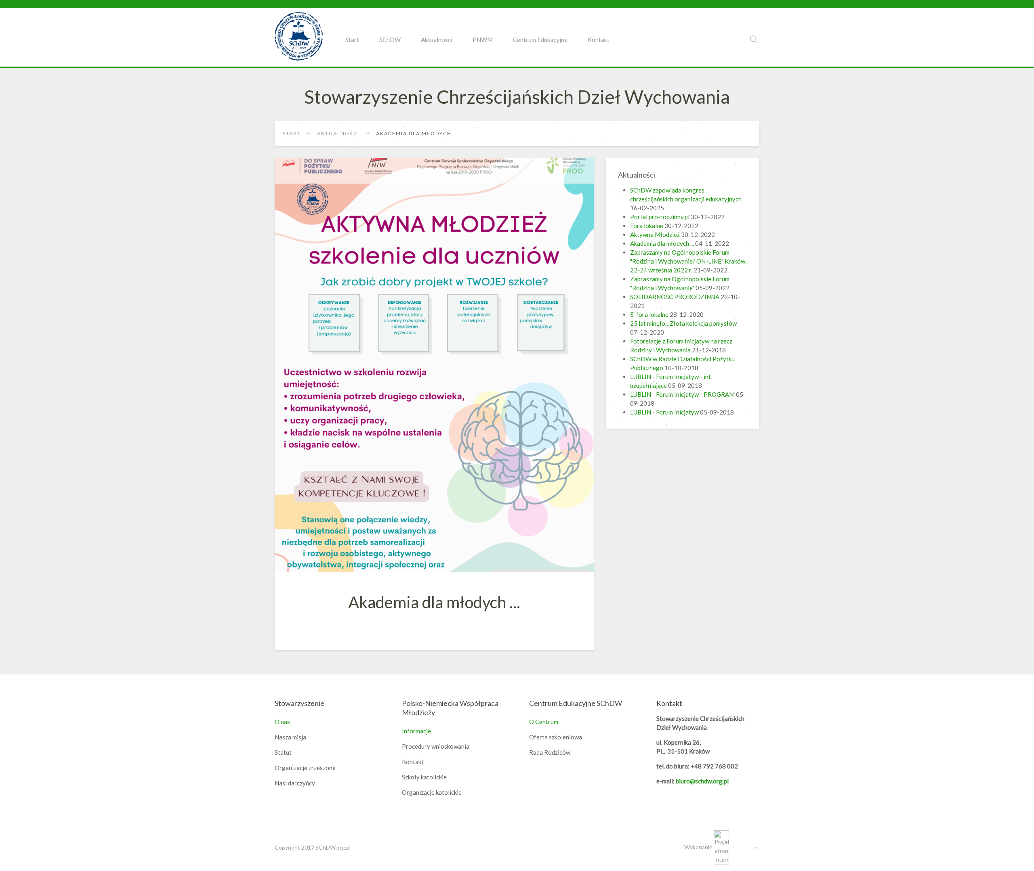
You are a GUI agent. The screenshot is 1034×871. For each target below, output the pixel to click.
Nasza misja (290, 737)
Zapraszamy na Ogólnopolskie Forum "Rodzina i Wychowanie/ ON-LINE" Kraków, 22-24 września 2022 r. (688, 261)
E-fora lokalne (650, 314)
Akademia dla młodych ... (662, 243)
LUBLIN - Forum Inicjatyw (664, 412)
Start (352, 39)
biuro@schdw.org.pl (702, 781)
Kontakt (598, 39)
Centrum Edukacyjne (540, 39)
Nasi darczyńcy (295, 783)
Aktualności (436, 39)
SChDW (390, 39)
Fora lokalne (646, 225)
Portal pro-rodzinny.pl (659, 216)
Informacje (416, 731)
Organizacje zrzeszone (305, 767)
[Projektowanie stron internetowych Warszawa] (721, 847)
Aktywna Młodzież (655, 234)
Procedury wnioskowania (435, 746)
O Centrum (543, 721)
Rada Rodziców (549, 752)
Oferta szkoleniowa (555, 737)
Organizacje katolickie (432, 792)
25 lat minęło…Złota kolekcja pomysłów (683, 323)
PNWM (483, 39)
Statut (283, 752)
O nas (282, 721)
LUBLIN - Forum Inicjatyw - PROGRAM (682, 394)
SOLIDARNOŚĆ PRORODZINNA (674, 296)
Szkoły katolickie (424, 777)
